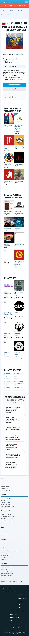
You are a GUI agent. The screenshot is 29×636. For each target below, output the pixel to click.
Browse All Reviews (6, 543)
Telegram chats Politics (7, 16)
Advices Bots (4, 488)
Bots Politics (10, 14)
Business (15, 581)
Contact (12, 623)
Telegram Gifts (5, 559)
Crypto (3, 547)
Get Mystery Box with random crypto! (14, 5)
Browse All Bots (5, 482)
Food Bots (4, 484)
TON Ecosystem (5, 553)
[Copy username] (4, 56)
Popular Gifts (4, 533)
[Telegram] (5, 97)
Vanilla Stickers (5, 500)
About (11, 620)
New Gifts (3, 535)
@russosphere (19, 54)
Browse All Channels (6, 567)
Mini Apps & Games (6, 557)
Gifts (19, 604)
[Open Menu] (26, 2)
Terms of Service (14, 617)
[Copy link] (16, 97)
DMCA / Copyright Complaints (18, 627)
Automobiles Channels (7, 573)
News (18, 59)
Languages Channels (6, 571)
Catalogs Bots (5, 486)
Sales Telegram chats (6, 518)
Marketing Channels (6, 575)
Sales (20, 581)
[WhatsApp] (12, 97)
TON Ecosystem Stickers (7, 506)
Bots (19, 607)
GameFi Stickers (5, 502)
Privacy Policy (13, 614)
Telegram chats (22, 598)
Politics (12, 59)
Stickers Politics (18, 14)
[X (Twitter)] (9, 97)
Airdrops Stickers (5, 504)
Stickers (20, 601)
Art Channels (4, 569)
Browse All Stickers (6, 498)
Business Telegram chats (7, 516)
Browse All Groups (6, 514)
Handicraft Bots (5, 490)
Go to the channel (14, 84)
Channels (20, 595)
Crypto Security (5, 555)
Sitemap (20, 611)
